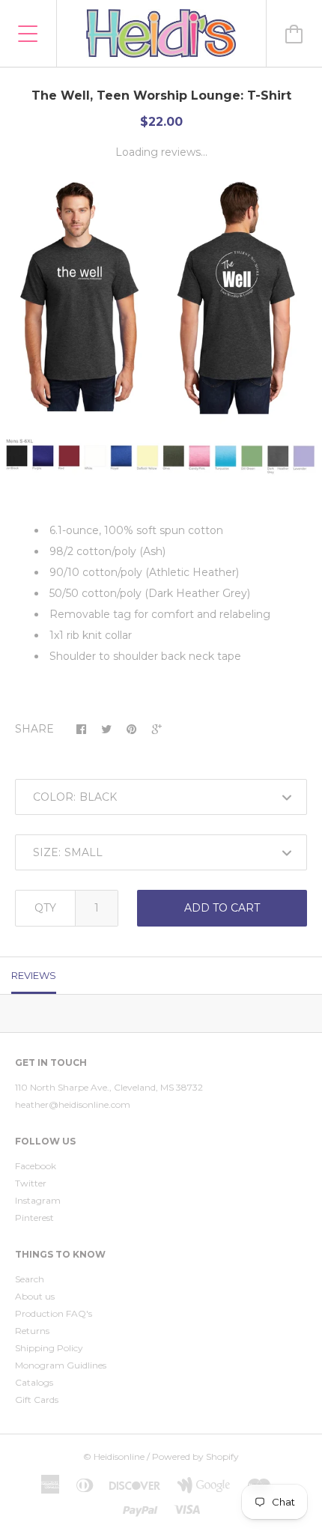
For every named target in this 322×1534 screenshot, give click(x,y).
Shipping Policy (49, 1347)
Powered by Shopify (195, 1456)
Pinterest (34, 1217)
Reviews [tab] (33, 975)
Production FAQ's (53, 1313)
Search (29, 1279)
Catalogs (34, 1382)
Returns (32, 1330)
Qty (45, 908)
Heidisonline (119, 1456)
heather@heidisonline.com (72, 1104)
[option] (161, 342)
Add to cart (222, 908)
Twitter (30, 1183)
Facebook (35, 1165)
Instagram (38, 1200)
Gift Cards (36, 1399)
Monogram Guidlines (60, 1365)
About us (35, 1296)
